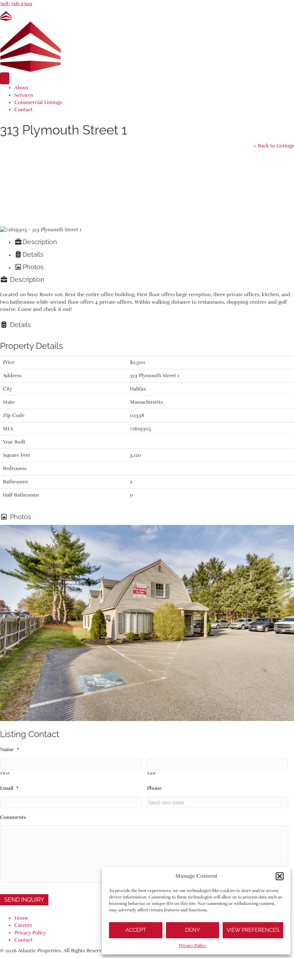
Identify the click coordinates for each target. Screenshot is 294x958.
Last (151, 773)
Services (23, 95)
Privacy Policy (192, 945)
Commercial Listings (38, 102)
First (5, 773)
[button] (279, 876)
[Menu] (4, 78)
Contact (23, 109)
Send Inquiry (24, 899)
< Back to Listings (273, 146)
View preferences (253, 930)
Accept (135, 930)
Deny (192, 930)
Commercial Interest (58, 197)
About (21, 88)
